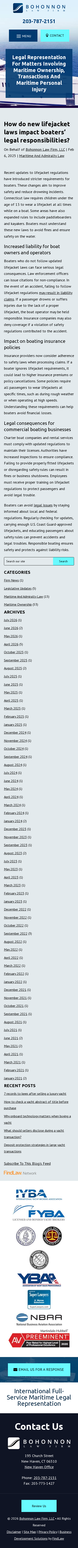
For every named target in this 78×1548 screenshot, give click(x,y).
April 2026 (11, 644)
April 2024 (11, 797)
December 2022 (15, 909)
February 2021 (14, 1070)
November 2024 (15, 740)
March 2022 (12, 965)
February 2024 (14, 813)
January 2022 (13, 982)
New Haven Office (39, 1466)
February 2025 (14, 716)
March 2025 (12, 708)
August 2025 (13, 668)
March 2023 (12, 885)
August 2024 (13, 765)
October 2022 (14, 925)
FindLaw (58, 1538)
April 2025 (11, 700)
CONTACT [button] (57, 35)
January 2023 (13, 901)
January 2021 (13, 1078)
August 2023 (13, 853)
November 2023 (15, 837)
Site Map (30, 1532)
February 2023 (14, 893)
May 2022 (11, 949)
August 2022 (13, 941)
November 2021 (15, 998)
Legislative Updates (18, 588)
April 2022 (11, 957)
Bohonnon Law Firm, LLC (45, 149)
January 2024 (13, 821)
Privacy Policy (47, 1532)
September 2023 (15, 845)
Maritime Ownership (18, 604)
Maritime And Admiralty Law (41, 155)
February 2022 (14, 974)
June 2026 (11, 628)
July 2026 (10, 620)
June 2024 (11, 781)
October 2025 (14, 652)
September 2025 (15, 660)
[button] (23, 36)
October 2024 (14, 748)
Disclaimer (14, 1532)
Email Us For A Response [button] (41, 1369)
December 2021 (15, 990)
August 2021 (13, 1022)
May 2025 (11, 692)
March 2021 (12, 1062)
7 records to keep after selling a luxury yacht (35, 1093)
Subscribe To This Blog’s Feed (27, 1163)
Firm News (11, 580)
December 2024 (15, 732)
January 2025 (13, 724)
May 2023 (11, 869)
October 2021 (14, 1006)
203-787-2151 (39, 21)
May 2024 (11, 789)
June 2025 (11, 684)
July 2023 (10, 861)
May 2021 (11, 1046)
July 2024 (10, 773)
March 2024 (12, 805)
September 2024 (15, 757)
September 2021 (15, 1014)
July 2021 (10, 1030)
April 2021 (11, 1054)
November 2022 (15, 917)
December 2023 (15, 829)
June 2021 (11, 1038)
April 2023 (11, 877)
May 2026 (11, 636)
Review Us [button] (39, 1506)
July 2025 (10, 676)
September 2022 (15, 933)
